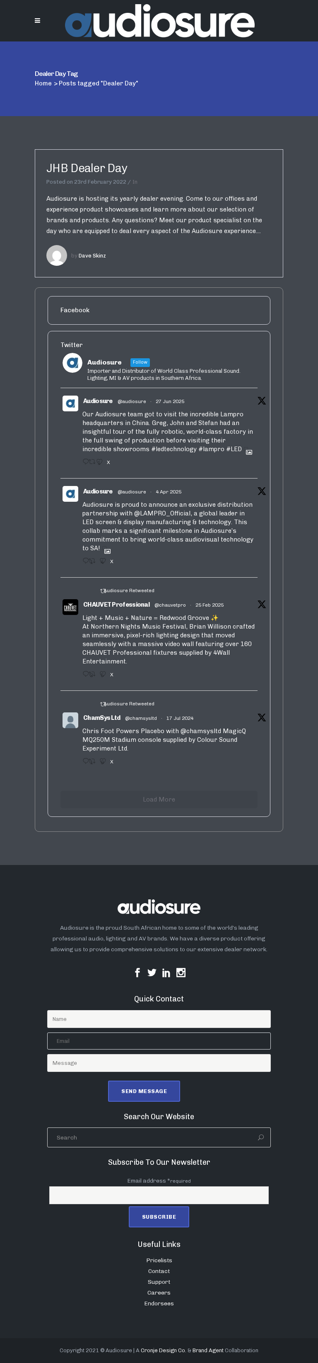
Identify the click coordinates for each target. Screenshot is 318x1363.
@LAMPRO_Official (162, 513)
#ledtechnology (174, 449)
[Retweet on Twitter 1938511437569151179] (90, 464)
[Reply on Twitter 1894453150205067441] (83, 676)
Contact (159, 1271)
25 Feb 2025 (209, 605)
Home (43, 83)
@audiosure (132, 401)
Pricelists (159, 1260)
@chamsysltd (141, 718)
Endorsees (159, 1303)
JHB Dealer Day (86, 168)
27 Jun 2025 (170, 401)
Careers (159, 1292)
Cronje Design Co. (163, 1350)
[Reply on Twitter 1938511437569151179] (83, 464)
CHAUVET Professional (116, 604)
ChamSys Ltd (101, 718)
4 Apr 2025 (168, 492)
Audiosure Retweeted (129, 590)
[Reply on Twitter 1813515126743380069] (83, 763)
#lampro (211, 449)
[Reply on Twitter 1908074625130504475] (83, 563)
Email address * (159, 1180)
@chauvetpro (170, 605)
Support (159, 1281)
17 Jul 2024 (179, 718)
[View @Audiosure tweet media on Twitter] (246, 449)
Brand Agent (208, 1350)
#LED (234, 449)
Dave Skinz (92, 256)
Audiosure (98, 401)
